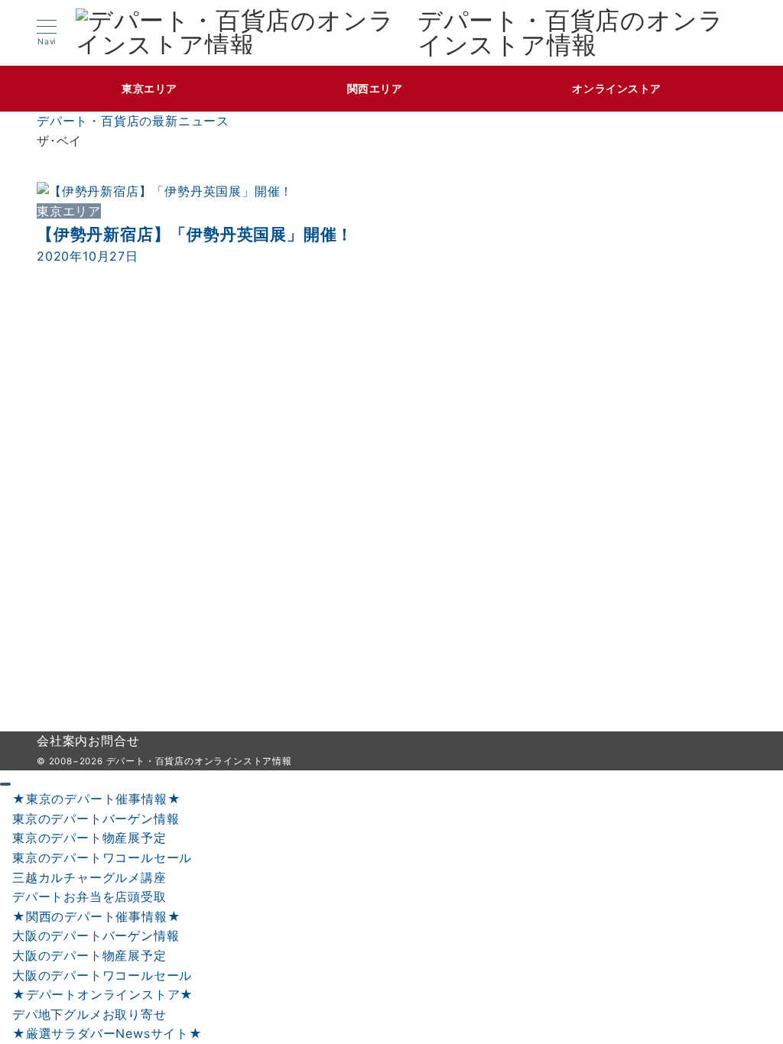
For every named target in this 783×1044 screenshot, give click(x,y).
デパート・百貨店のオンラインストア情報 (570, 32)
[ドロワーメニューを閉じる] (5, 784)
